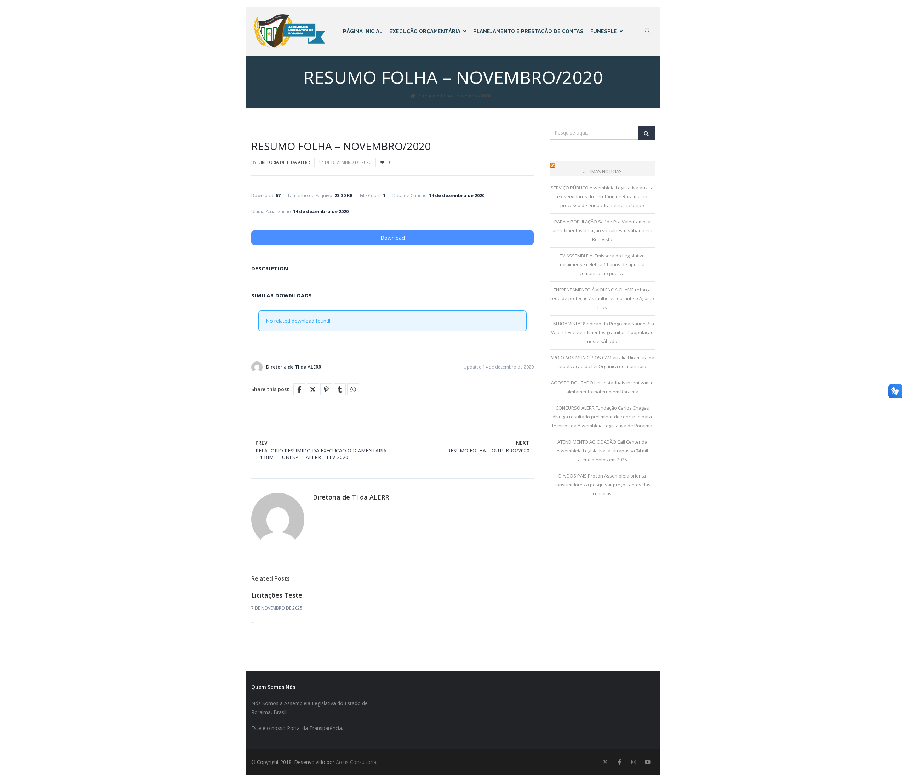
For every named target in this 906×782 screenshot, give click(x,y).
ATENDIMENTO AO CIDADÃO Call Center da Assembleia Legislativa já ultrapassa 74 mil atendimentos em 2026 (602, 451)
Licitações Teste (276, 595)
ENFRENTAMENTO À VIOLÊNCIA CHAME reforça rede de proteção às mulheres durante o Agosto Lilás (602, 298)
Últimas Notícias (602, 171)
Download (392, 237)
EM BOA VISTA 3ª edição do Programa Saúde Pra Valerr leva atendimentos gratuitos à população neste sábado (602, 332)
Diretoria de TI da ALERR (284, 162)
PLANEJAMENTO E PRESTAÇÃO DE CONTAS (528, 31)
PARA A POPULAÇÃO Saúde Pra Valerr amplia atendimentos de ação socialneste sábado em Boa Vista (602, 230)
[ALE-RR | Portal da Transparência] (289, 31)
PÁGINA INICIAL (362, 31)
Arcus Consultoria (356, 762)
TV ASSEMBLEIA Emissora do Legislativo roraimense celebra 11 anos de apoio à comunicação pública (602, 264)
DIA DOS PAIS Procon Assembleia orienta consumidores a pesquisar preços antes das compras (602, 485)
